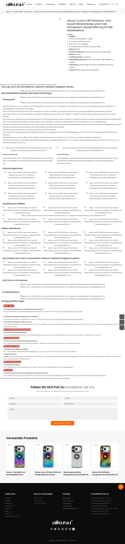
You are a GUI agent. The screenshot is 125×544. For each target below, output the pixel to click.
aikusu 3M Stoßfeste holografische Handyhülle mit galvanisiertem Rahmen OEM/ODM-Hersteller (104, 473)
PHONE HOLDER (17, 12)
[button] (110, 4)
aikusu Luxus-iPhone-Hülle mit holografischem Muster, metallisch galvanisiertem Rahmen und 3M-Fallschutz (48, 473)
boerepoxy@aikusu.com (103, 501)
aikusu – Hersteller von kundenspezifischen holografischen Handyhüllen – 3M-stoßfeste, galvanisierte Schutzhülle (19, 473)
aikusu (8, 12)
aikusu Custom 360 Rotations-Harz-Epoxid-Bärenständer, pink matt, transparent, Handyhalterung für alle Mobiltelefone (75, 12)
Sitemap (73, 540)
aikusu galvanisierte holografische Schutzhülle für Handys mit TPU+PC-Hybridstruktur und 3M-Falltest (77, 473)
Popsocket (28, 12)
